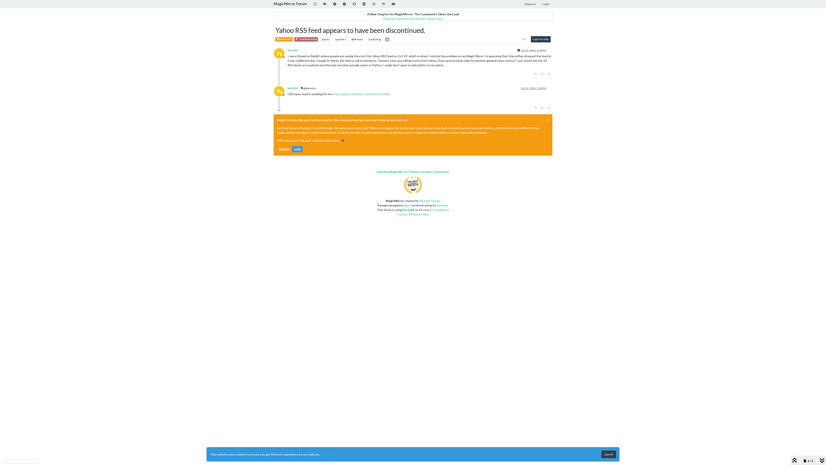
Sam (407, 205)
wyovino (293, 50)
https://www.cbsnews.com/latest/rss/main (361, 94)
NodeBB (409, 210)
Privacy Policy (420, 214)
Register (284, 149)
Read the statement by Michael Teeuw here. (413, 18)
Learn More (329, 454)
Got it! (608, 454)
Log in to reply (541, 39)
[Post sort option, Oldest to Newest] (523, 39)
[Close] (547, 120)
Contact (402, 214)
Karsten (442, 205)
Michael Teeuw (429, 201)
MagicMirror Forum (290, 4)
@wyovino (310, 88)
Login (297, 149)
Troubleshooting (307, 39)
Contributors (440, 210)
